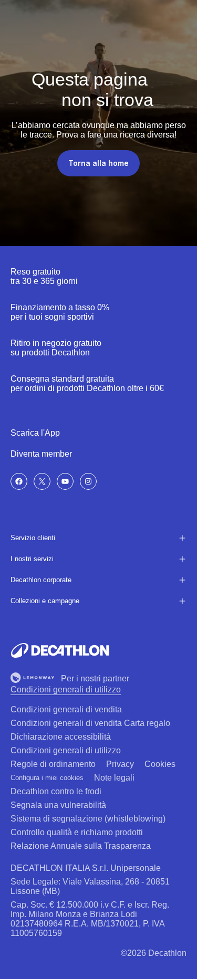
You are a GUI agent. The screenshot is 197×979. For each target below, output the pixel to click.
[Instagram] (88, 481)
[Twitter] (42, 481)
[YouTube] (65, 481)
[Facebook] (19, 481)
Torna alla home (98, 163)
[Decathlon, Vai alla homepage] (60, 650)
